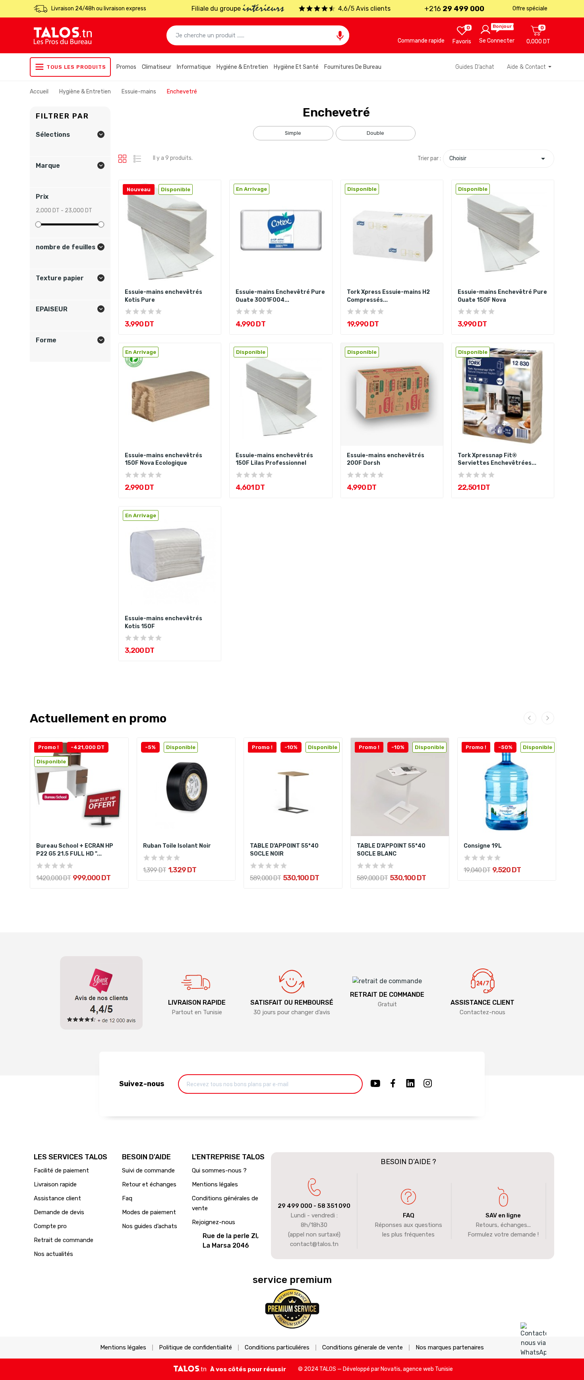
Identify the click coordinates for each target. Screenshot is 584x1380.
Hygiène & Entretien (85, 91)
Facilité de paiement (61, 1170)
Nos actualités (53, 1254)
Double (375, 133)
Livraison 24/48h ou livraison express (98, 8)
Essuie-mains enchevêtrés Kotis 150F (163, 622)
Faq (127, 1198)
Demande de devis (59, 1212)
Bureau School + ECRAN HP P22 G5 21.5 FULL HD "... (74, 849)
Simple (293, 133)
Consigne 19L (483, 845)
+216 (454, 8)
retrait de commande (387, 994)
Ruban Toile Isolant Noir (177, 845)
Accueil (40, 91)
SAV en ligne (503, 1215)
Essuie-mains (139, 91)
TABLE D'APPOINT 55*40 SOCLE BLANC (391, 849)
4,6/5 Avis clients (364, 8)
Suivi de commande (148, 1170)
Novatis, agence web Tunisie (417, 1369)
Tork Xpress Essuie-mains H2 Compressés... (388, 296)
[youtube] (375, 1084)
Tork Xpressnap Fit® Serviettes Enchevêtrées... (497, 459)
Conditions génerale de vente (362, 1348)
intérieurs (263, 9)
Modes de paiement (149, 1212)
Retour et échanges (149, 1184)
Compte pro (50, 1226)
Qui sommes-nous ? (219, 1170)
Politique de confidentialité (195, 1348)
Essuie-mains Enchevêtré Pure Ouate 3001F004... (280, 296)
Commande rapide (421, 40)
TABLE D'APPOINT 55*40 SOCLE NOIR (284, 849)
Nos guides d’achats (149, 1226)
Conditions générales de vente (225, 1203)
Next (547, 718)
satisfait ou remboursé (291, 1002)
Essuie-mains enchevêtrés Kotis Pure (163, 296)
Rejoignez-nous (213, 1222)
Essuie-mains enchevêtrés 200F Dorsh (385, 459)
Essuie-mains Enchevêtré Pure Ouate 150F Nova (502, 296)
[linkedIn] (410, 1084)
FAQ (408, 1215)
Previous (530, 718)
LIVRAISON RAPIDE (197, 1002)
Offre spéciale (529, 8)
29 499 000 (295, 1205)
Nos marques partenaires (450, 1348)
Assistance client (57, 1198)
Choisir (498, 158)
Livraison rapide (55, 1184)
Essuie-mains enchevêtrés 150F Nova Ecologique (163, 459)
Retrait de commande (63, 1240)
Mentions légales (215, 1184)
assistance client (482, 1002)
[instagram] (428, 1084)
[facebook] (393, 1084)
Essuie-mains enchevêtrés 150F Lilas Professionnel (274, 459)
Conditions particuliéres (277, 1348)
